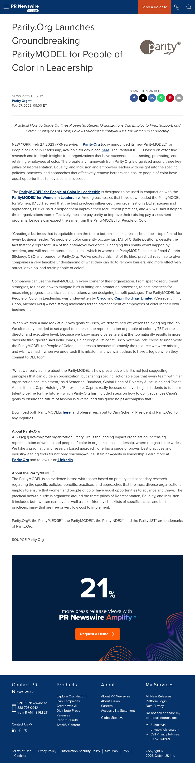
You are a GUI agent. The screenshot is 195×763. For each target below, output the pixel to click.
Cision (159, 755)
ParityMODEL (30, 192)
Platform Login (156, 701)
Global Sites (110, 717)
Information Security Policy (80, 751)
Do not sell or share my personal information (163, 715)
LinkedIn (65, 460)
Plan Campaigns (68, 701)
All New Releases (158, 696)
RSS (126, 751)
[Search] (189, 7)
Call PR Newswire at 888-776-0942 (32, 705)
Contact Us (20, 724)
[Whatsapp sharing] (161, 98)
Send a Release (154, 7)
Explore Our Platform (72, 696)
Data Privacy (155, 705)
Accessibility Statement (118, 710)
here (105, 150)
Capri (119, 298)
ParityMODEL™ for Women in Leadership (46, 197)
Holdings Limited (138, 298)
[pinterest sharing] (170, 98)
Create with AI (67, 705)
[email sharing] (179, 98)
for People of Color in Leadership (71, 192)
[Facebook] (20, 730)
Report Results (67, 720)
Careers (107, 705)
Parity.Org (91, 144)
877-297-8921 (160, 739)
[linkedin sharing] (152, 98)
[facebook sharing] (134, 98)
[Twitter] (26, 730)
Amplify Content (68, 724)
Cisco (101, 298)
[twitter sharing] (143, 98)
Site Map (111, 751)
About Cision (110, 701)
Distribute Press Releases (68, 713)
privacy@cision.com (165, 729)
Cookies (20, 755)
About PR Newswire (115, 696)
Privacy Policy (46, 751)
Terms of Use (21, 751)
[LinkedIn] (14, 730)
